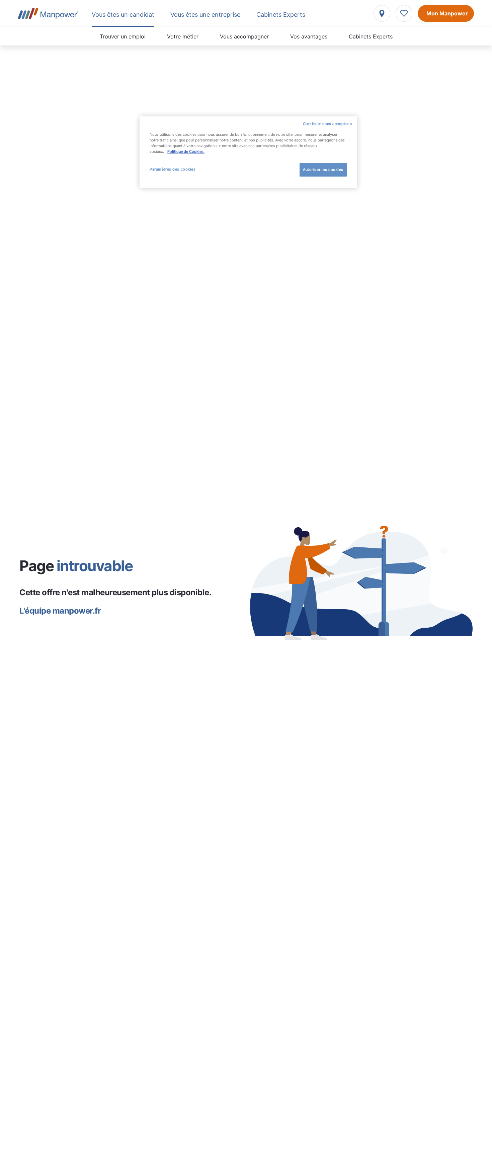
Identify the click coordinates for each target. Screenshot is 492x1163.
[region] (248, 152)
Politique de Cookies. (185, 151)
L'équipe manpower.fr (60, 611)
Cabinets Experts (371, 36)
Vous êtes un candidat (123, 14)
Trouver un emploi (123, 36)
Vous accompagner (244, 36)
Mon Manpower (447, 13)
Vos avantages (308, 36)
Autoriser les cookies (323, 169)
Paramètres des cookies (173, 169)
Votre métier (182, 36)
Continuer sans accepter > (328, 123)
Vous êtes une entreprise (205, 14)
